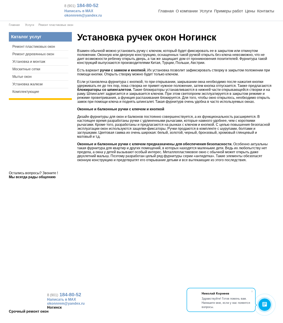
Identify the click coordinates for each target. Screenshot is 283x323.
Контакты (265, 11)
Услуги (206, 11)
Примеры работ (228, 11)
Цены (250, 11)
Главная (166, 11)
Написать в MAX (78, 11)
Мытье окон (22, 76)
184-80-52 (81, 5)
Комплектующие (25, 92)
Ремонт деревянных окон (33, 54)
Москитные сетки (26, 69)
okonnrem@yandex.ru (83, 15)
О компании (187, 11)
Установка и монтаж (28, 61)
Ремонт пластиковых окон (55, 25)
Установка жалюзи (27, 84)
